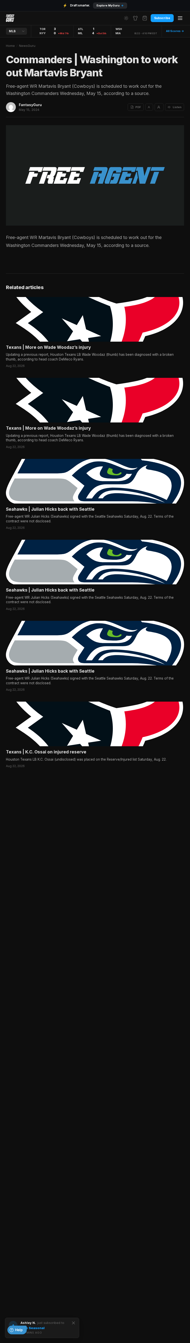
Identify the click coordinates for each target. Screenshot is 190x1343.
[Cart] (144, 18)
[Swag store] (135, 18)
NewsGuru (27, 46)
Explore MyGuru (110, 5)
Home (10, 46)
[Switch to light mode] (126, 18)
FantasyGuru (30, 105)
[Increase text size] (159, 107)
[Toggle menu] (180, 18)
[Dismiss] (73, 1323)
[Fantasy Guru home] (10, 18)
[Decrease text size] (149, 107)
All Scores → (175, 31)
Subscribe (162, 18)
